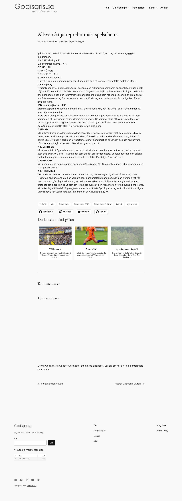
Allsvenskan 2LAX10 (103, 204)
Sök (15, 438)
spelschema (132, 204)
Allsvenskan (64, 204)
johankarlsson (61, 41)
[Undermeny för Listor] (156, 7)
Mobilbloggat (78, 41)
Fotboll (119, 204)
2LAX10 (43, 204)
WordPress (31, 485)
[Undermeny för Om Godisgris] (128, 7)
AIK (69, 41)
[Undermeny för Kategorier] (145, 7)
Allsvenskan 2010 (81, 204)
